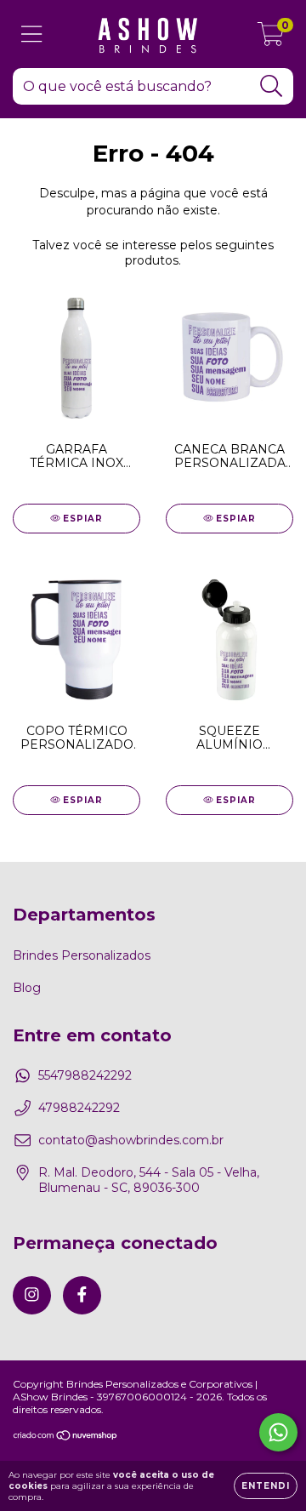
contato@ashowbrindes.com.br (131, 1140)
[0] (271, 38)
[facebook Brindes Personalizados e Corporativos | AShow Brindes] (82, 1295)
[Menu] (32, 34)
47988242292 (79, 1107)
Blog (27, 987)
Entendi (265, 1485)
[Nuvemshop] (66, 1437)
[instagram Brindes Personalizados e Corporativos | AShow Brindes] (32, 1295)
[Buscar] (272, 86)
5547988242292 (85, 1075)
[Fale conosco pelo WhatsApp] (278, 1432)
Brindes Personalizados (81, 955)
